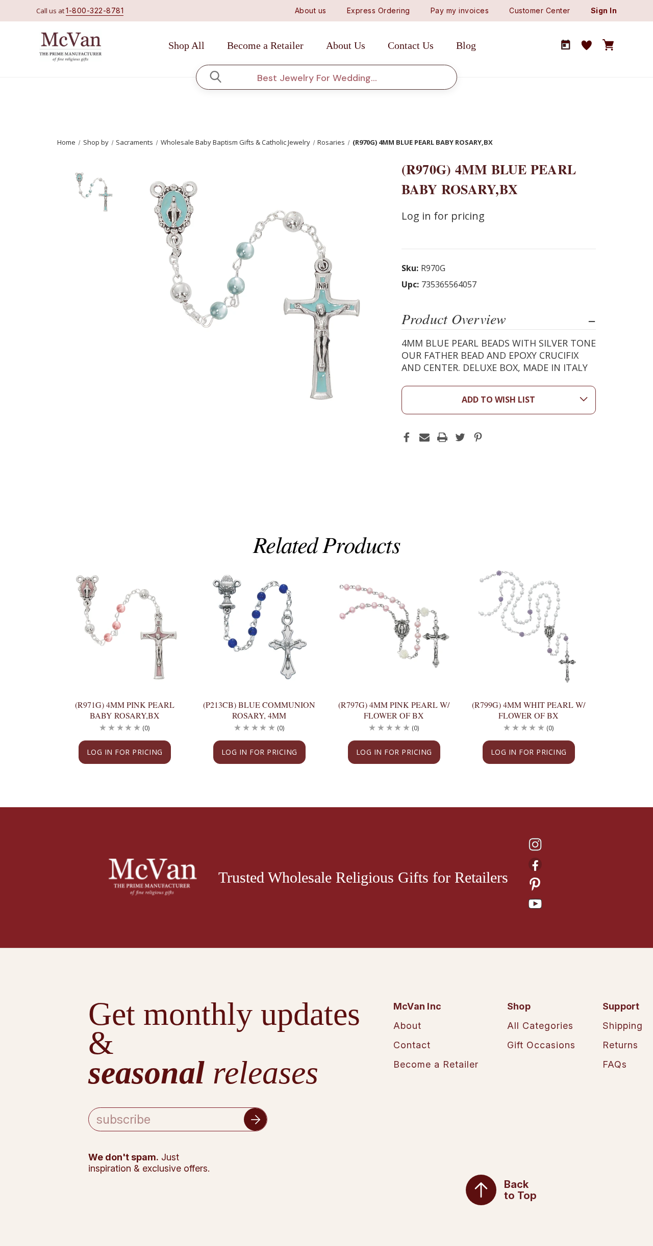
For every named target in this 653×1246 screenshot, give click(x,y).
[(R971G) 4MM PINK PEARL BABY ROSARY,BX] (124, 626)
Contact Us (411, 45)
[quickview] (161, 612)
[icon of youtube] (535, 904)
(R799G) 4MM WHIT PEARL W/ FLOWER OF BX (528, 710)
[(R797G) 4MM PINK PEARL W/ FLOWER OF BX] (394, 626)
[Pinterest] (478, 437)
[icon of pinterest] (535, 884)
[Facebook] (406, 437)
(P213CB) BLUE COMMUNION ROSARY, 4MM (259, 710)
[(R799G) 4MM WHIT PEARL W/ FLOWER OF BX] (528, 626)
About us (310, 10)
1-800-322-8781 (94, 10)
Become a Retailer (265, 45)
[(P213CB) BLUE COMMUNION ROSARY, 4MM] (259, 626)
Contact (412, 1045)
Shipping (622, 1025)
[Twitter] (460, 437)
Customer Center (539, 10)
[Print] (442, 437)
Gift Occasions (541, 1045)
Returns (620, 1045)
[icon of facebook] (535, 864)
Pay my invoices (460, 10)
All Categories (540, 1025)
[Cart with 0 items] (608, 45)
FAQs (614, 1064)
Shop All (186, 45)
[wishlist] (586, 45)
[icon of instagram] (535, 844)
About (407, 1025)
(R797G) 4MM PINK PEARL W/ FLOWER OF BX (393, 710)
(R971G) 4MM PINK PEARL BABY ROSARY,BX (124, 710)
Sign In (604, 10)
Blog (466, 45)
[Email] (424, 437)
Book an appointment (566, 45)
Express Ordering (378, 10)
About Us (345, 45)
